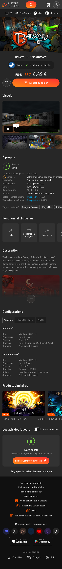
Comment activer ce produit (40, 180)
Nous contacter (31, 496)
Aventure (38, 193)
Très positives (33, 196)
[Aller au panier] (48, 4)
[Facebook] (31, 531)
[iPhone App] (19, 541)
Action (30, 193)
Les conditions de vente (31, 483)
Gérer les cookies (31, 552)
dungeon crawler (30, 207)
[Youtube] (39, 531)
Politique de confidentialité (31, 487)
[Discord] (6, 531)
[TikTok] (56, 531)
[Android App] (42, 541)
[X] (14, 531)
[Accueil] (10, 4)
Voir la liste (32, 173)
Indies (46, 193)
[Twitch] (47, 531)
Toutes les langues (51, 429)
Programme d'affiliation (31, 491)
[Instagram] (23, 531)
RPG (52, 193)
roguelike (47, 207)
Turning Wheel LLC (35, 183)
